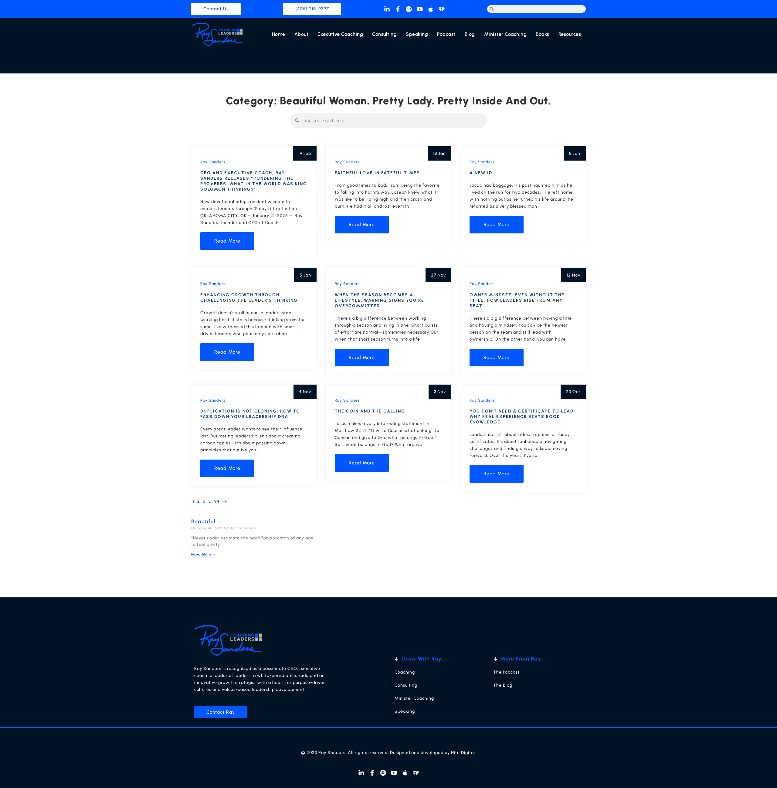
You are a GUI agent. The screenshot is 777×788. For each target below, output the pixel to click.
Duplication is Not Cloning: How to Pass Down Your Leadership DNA (250, 414)
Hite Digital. (463, 752)
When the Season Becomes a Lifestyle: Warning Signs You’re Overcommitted (379, 300)
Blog (470, 34)
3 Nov (440, 391)
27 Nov (438, 275)
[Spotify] (409, 9)
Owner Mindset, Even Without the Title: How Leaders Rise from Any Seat (517, 300)
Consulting (384, 34)
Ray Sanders (212, 162)
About (301, 34)
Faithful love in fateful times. (378, 172)
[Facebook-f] (398, 9)
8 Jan (574, 153)
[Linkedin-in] (387, 9)
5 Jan (305, 275)
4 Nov (305, 391)
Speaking (417, 34)
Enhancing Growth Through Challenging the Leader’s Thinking (249, 297)
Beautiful (203, 521)
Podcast (446, 34)
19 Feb (304, 153)
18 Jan (439, 153)
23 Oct (573, 391)
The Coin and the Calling (370, 411)
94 (216, 501)
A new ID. (482, 172)
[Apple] (431, 9)
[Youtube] (420, 9)
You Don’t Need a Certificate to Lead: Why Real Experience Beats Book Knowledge (522, 417)
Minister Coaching (505, 34)
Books (542, 34)
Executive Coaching (340, 34)
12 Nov (573, 275)
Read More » (203, 554)
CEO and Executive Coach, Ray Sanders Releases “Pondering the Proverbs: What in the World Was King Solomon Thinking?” (253, 181)
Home (278, 34)
